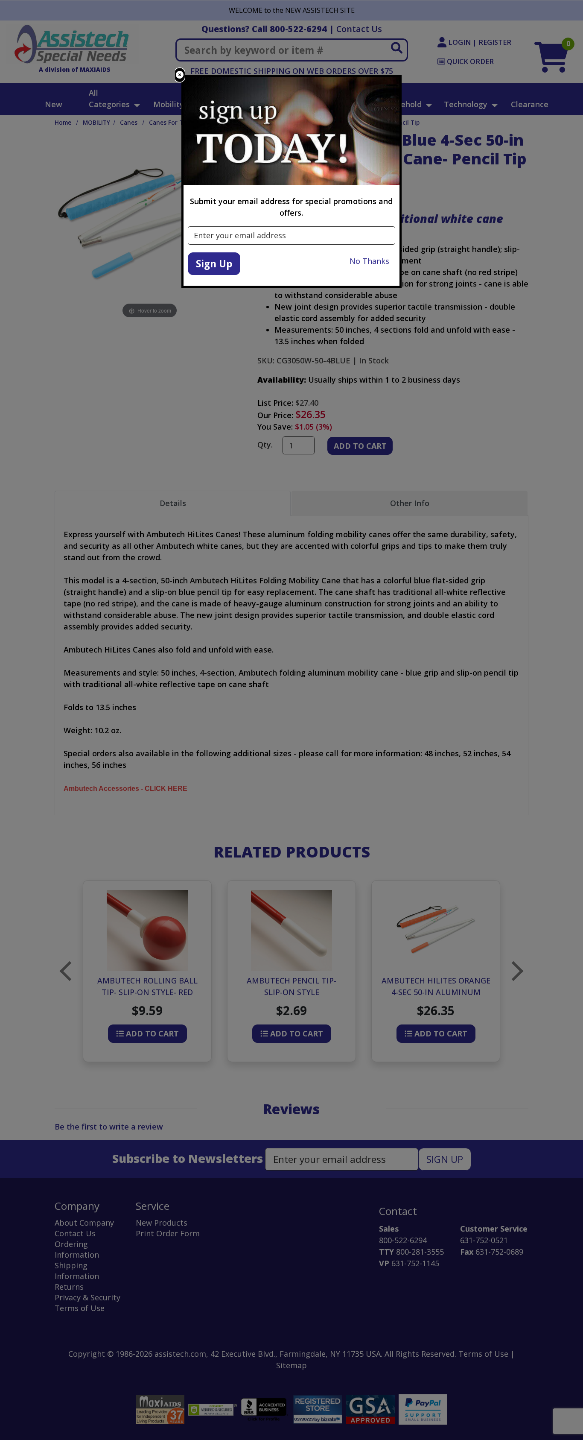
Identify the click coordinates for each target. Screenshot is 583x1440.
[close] (179, 75)
